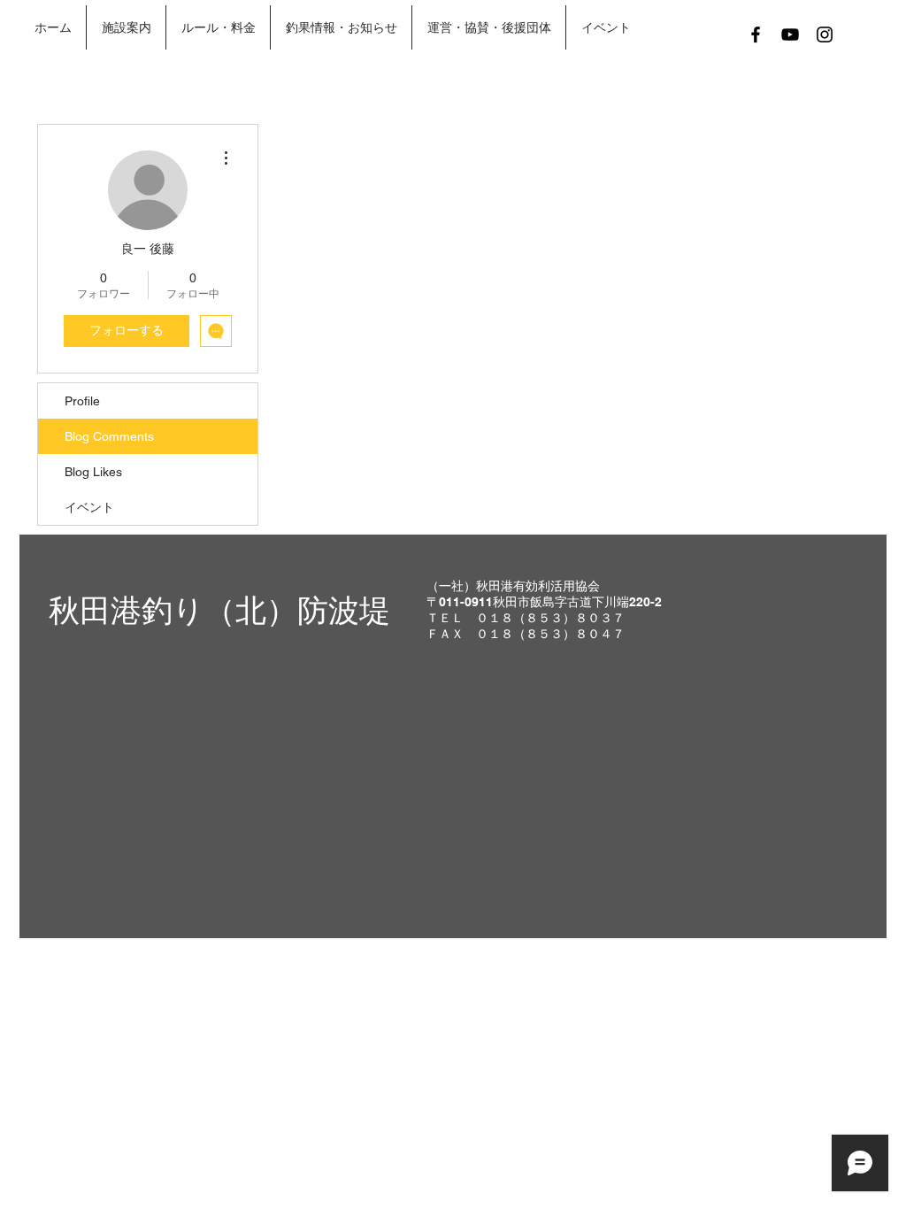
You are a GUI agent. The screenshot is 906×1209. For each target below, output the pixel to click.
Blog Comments (109, 436)
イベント (89, 507)
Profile (82, 401)
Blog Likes (93, 472)
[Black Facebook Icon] (755, 34)
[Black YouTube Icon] (790, 34)
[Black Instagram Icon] (824, 34)
